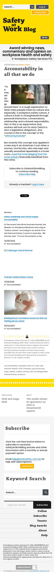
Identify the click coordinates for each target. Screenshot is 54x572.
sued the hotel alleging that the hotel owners (25, 156)
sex (31, 371)
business (22, 365)
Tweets (42, 520)
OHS (20, 368)
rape (6, 371)
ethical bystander (15, 135)
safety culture (22, 371)
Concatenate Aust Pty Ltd (38, 571)
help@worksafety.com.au (26, 459)
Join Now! (27, 466)
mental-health (11, 368)
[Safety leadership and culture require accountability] (25, 230)
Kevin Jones (24, 64)
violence (21, 374)
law (41, 365)
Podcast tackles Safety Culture (18, 277)
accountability (11, 365)
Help (32, 174)
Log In (42, 6)
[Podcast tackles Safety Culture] (25, 261)
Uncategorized (40, 371)
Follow (42, 511)
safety (12, 371)
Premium (27, 368)
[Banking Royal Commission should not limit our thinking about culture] (25, 302)
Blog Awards (38, 525)
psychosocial (38, 368)
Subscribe (40, 12)
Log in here (38, 184)
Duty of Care (33, 365)
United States (10, 374)
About (42, 530)
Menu (44, 38)
